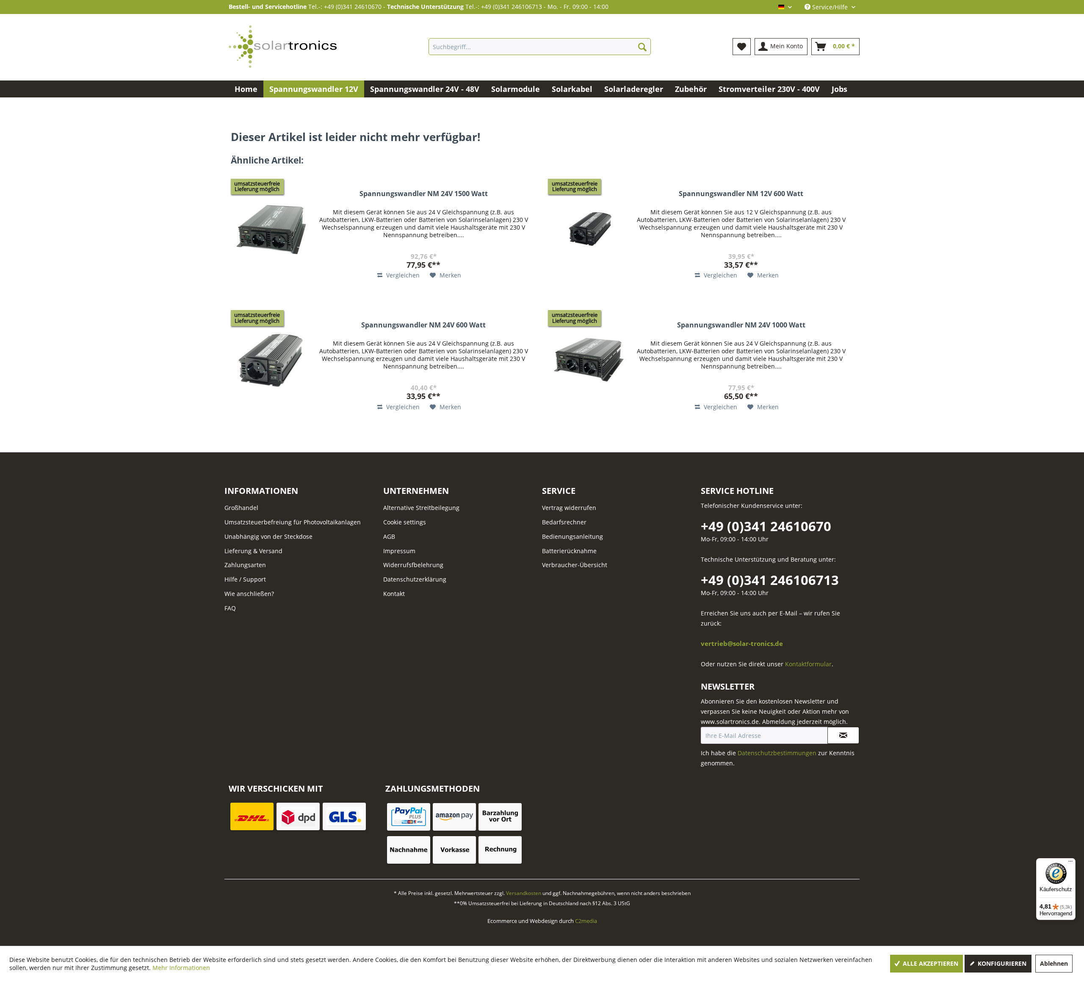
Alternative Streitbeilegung (421, 508)
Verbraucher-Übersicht (574, 565)
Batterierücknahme (569, 551)
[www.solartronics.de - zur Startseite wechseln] (283, 46)
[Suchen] (642, 46)
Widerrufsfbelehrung (413, 565)
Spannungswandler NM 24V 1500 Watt (423, 193)
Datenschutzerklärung (414, 579)
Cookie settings (404, 522)
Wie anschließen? (249, 594)
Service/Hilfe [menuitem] (829, 7)
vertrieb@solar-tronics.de (742, 643)
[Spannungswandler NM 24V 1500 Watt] (271, 230)
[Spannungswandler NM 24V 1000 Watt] (589, 361)
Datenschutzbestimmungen (777, 753)
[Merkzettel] (742, 46)
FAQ (230, 608)
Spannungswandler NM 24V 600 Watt (423, 325)
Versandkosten (523, 893)
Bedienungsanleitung (572, 536)
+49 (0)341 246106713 (770, 580)
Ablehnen (1054, 963)
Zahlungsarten (245, 565)
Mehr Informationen (181, 968)
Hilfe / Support (245, 579)
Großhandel (241, 508)
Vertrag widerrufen (569, 508)
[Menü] (1070, 863)
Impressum (399, 551)
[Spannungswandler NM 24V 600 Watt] (271, 361)
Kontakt (394, 594)
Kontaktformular (808, 664)
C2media (586, 921)
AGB (389, 536)
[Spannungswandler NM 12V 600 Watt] (589, 230)
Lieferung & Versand (253, 551)
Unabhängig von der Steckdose (268, 536)
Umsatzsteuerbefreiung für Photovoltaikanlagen (292, 522)
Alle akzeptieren (929, 963)
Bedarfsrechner (564, 522)
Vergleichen (402, 275)
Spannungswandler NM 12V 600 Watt (741, 193)
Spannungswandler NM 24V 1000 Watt (741, 325)
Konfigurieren (1001, 963)
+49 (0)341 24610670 (766, 526)
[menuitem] (540, 46)
